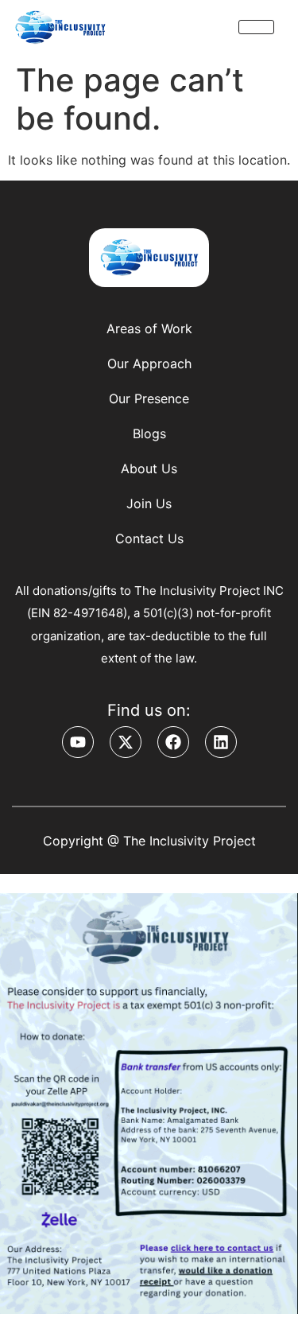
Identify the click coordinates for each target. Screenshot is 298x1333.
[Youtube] (78, 742)
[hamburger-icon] (256, 27)
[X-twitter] (125, 742)
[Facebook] (173, 742)
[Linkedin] (221, 742)
